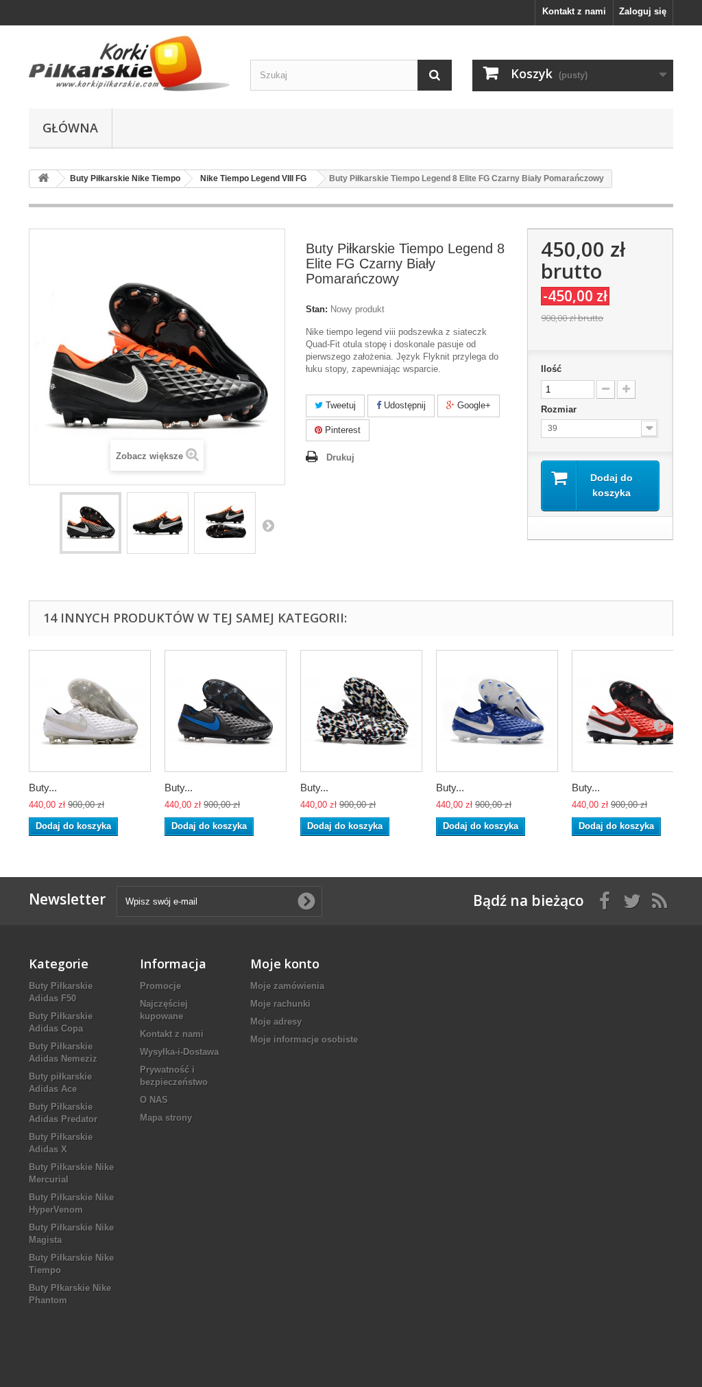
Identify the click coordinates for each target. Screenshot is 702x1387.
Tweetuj (339, 405)
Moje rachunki (280, 1004)
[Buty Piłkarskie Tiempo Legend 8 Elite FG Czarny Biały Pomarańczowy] (90, 523)
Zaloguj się (642, 11)
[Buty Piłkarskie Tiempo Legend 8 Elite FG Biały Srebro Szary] (90, 711)
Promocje (160, 986)
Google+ (473, 405)
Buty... (43, 787)
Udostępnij (403, 405)
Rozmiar (560, 409)
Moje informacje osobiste (304, 1039)
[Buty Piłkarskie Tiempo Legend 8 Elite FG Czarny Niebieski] (226, 711)
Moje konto (284, 963)
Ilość (551, 369)
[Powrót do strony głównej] (43, 178)
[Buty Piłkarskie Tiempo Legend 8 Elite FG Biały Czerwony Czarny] (633, 711)
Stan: (317, 309)
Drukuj (340, 457)
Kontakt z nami (574, 11)
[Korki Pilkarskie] (129, 63)
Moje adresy (276, 1021)
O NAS (154, 1100)
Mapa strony (166, 1117)
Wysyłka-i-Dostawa (179, 1052)
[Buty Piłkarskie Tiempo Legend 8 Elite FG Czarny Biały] (361, 711)
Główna (70, 127)
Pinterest (341, 430)
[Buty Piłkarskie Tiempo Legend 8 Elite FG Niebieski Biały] (497, 711)
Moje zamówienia (287, 986)
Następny (268, 525)
